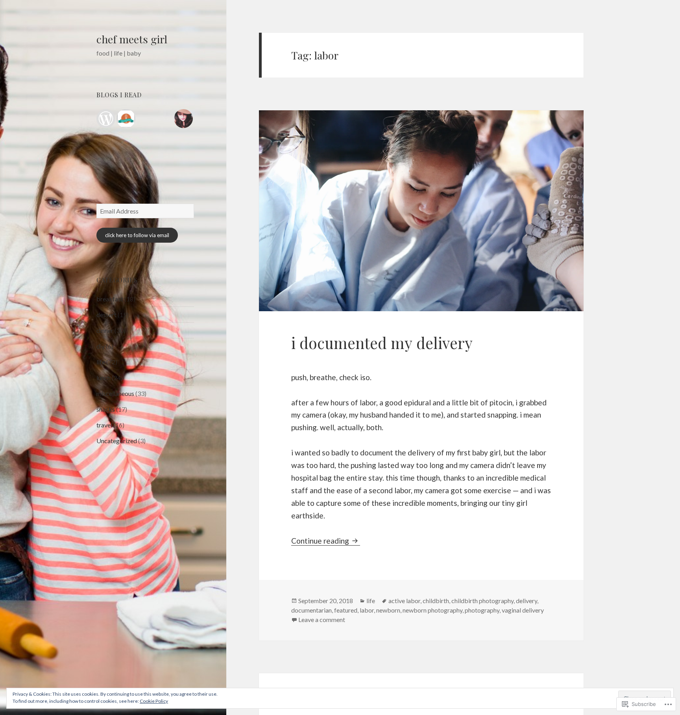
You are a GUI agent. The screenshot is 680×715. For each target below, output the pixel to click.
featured (345, 610)
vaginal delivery (523, 610)
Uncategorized (116, 440)
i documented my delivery (382, 342)
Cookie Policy (154, 701)
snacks (105, 409)
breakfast (109, 299)
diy (100, 346)
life (100, 362)
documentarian (311, 610)
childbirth (436, 600)
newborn (388, 610)
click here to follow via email (137, 235)
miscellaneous (115, 393)
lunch (103, 377)
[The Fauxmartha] (125, 118)
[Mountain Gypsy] (183, 118)
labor (367, 610)
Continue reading (321, 540)
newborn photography (432, 610)
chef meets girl (131, 39)
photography (482, 610)
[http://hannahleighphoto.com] (105, 118)
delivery (526, 600)
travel (104, 425)
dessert (106, 314)
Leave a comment (321, 619)
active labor (404, 600)
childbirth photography (482, 600)
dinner (104, 330)
